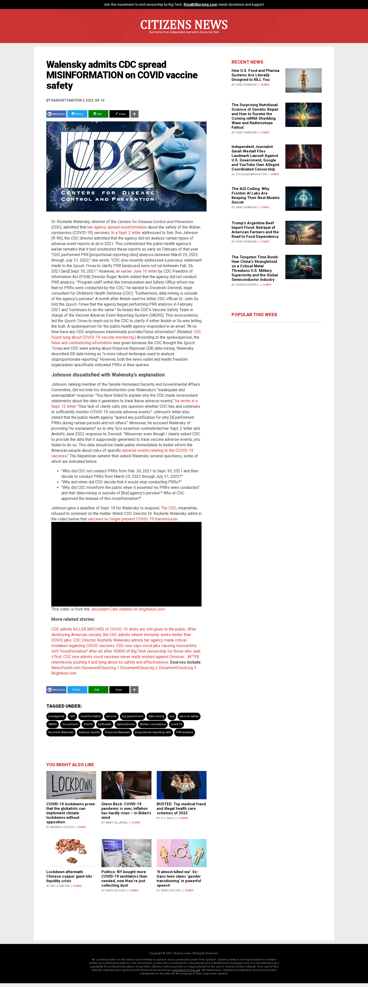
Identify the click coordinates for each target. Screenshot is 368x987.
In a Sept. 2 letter (126, 232)
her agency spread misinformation (117, 227)
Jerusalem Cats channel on (127, 609)
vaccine (111, 716)
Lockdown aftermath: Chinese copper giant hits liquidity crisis (69, 876)
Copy (121, 114)
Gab (99, 114)
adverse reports (89, 732)
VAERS (52, 724)
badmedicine (126, 724)
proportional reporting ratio (153, 732)
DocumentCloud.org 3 (177, 667)
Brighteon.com (63, 673)
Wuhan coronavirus (153, 724)
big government (132, 716)
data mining (156, 716)
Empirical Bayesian (117, 732)
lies (171, 716)
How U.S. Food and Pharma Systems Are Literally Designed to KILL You (255, 75)
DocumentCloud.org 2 (139, 667)
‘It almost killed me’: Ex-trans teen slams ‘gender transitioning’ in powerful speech (179, 879)
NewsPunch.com (66, 667)
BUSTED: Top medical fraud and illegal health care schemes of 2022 (181, 808)
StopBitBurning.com (200, 5)
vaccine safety (189, 716)
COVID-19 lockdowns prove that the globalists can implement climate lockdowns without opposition (70, 813)
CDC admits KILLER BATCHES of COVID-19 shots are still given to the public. (119, 629)
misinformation (90, 716)
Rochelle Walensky (61, 732)
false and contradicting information (81, 342)
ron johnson (70, 724)
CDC (72, 716)
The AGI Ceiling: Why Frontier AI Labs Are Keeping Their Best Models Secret (256, 195)
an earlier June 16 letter (136, 271)
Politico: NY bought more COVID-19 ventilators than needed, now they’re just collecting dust (124, 879)
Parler (78, 114)
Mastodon (59, 114)
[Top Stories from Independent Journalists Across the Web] (184, 36)
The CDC (168, 508)
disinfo (88, 724)
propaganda (56, 716)
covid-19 (176, 724)
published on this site (186, 970)
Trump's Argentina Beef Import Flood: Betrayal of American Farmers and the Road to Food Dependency (255, 230)
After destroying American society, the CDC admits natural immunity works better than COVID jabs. (123, 635)
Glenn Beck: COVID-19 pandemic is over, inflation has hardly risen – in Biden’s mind (126, 811)
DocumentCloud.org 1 (100, 667)
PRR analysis (184, 732)
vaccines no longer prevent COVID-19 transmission (132, 519)
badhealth (104, 724)
